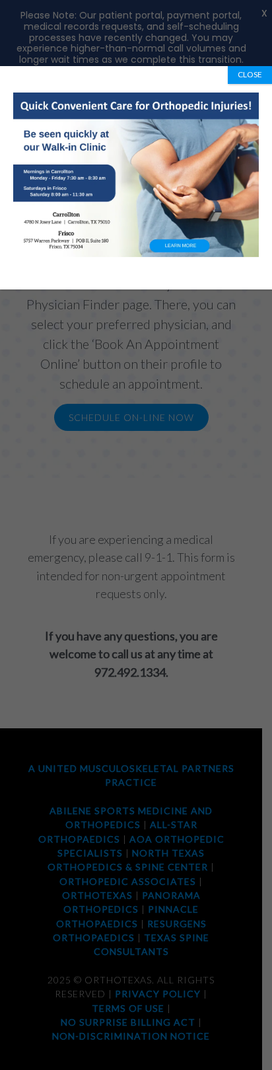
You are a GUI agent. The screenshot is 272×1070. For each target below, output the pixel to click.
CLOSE (250, 74)
